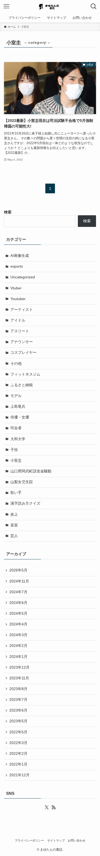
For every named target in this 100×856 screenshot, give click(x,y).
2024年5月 (18, 613)
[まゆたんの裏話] (50, 6)
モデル (16, 396)
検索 (7, 212)
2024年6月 (18, 603)
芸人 (14, 536)
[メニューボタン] (6, 6)
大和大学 (17, 439)
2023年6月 (18, 710)
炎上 (14, 514)
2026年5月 (18, 570)
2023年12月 (19, 667)
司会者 (16, 428)
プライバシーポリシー (29, 840)
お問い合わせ (76, 840)
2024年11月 (19, 581)
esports (16, 266)
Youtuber (18, 299)
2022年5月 (18, 732)
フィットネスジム (25, 374)
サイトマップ (56, 840)
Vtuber (16, 288)
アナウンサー (21, 342)
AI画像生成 (19, 256)
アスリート (19, 331)
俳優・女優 (19, 417)
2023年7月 (18, 700)
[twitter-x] (46, 807)
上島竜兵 (17, 407)
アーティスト (21, 310)
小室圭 (16, 460)
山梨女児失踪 (21, 482)
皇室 (14, 525)
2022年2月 (18, 754)
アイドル (17, 320)
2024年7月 (18, 592)
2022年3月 (18, 743)
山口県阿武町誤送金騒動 (30, 471)
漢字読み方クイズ (25, 503)
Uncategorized (22, 277)
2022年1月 (18, 764)
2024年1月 (18, 657)
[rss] (53, 807)
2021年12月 (19, 775)
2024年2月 (18, 646)
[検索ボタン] (93, 6)
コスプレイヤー (23, 353)
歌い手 (16, 493)
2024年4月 (18, 624)
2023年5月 (18, 721)
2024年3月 (18, 635)
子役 (14, 450)
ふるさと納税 (21, 385)
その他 (16, 364)
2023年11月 (19, 678)
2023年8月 (18, 689)
